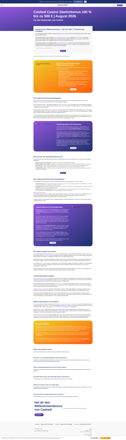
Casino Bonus (78, 116)
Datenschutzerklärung (50, 438)
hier (77, 85)
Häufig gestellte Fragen (88, 434)
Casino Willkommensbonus (48, 100)
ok (85, 1)
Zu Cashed (63, 50)
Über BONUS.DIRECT (88, 430)
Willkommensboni (61, 33)
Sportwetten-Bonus (76, 128)
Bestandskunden (39, 210)
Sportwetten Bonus (58, 181)
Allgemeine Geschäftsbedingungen (86, 431)
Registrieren (120, 5)
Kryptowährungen (61, 310)
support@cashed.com (86, 316)
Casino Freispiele (79, 38)
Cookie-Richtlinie (57, 438)
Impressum (90, 435)
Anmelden (114, 5)
